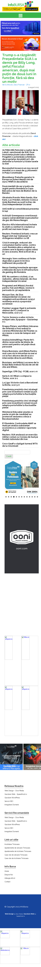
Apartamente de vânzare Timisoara (17, 848)
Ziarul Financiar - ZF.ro (21, 85)
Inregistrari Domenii (12, 805)
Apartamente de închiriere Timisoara (18, 851)
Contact (7, 882)
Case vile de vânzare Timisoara (16, 855)
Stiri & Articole (7, 85)
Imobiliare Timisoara (12, 844)
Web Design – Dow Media (14, 791)
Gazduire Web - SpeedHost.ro (16, 794)
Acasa (7, 871)
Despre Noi (9, 875)
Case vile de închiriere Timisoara (16, 858)
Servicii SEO (9, 801)
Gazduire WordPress (12, 798)
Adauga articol (10, 878)
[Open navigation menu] (20, 15)
